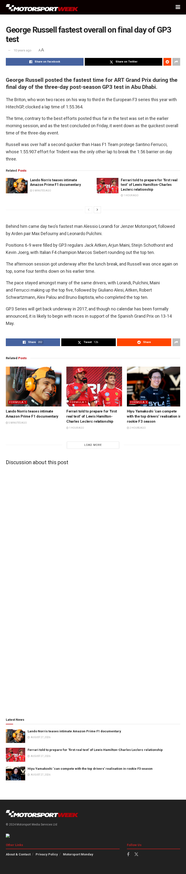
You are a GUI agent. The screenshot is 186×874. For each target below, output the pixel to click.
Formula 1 (17, 402)
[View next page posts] (97, 209)
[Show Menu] (178, 7)
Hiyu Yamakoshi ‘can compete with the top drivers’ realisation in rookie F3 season (154, 416)
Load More (93, 445)
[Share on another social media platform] (176, 62)
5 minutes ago (41, 190)
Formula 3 (138, 402)
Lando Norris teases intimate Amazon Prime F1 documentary (74, 731)
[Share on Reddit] (167, 62)
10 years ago (22, 50)
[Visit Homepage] (42, 7)
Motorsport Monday (78, 854)
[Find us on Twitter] (136, 854)
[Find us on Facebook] (128, 854)
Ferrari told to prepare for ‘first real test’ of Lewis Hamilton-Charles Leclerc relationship (149, 184)
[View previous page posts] (88, 209)
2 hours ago (137, 428)
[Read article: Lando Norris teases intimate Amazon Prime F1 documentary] (17, 185)
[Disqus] (93, 529)
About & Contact (18, 854)
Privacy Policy (47, 854)
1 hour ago (131, 195)
